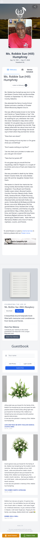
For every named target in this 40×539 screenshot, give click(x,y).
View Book (9, 311)
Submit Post (20, 368)
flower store (25, 233)
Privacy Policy (14, 531)
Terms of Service (25, 531)
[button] (20, 389)
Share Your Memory (12, 337)
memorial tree (27, 231)
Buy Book (19, 311)
